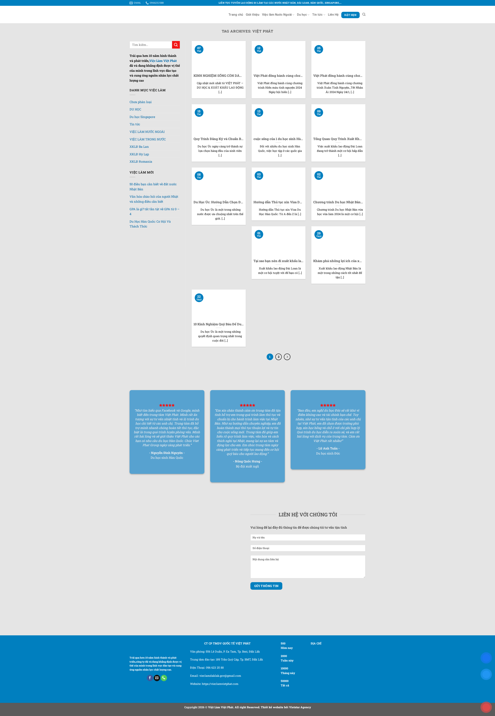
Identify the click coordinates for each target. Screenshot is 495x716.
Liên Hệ (333, 14)
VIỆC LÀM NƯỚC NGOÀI (147, 140)
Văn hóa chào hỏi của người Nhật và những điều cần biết (154, 212)
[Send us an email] (157, 619)
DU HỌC (135, 111)
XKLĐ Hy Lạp (139, 167)
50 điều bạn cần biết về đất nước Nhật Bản (153, 199)
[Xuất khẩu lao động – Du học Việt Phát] (146, 14)
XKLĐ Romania (141, 175)
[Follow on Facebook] (150, 619)
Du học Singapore (142, 120)
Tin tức (317, 14)
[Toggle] (146, 109)
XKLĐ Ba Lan (139, 160)
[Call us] (164, 619)
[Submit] (176, 45)
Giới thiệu (252, 14)
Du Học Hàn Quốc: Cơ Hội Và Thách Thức (150, 237)
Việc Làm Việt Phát (163, 61)
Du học (302, 14)
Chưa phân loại (141, 102)
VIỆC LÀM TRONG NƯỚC (148, 150)
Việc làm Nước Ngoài (277, 14)
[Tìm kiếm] (363, 14)
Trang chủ (235, 14)
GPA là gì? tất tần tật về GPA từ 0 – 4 (154, 224)
